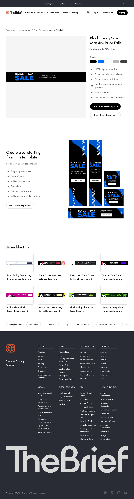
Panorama (33, 324)
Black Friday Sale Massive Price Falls (49, 30)
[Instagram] (119, 493)
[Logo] (10, 348)
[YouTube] (126, 493)
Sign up (122, 12)
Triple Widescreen (84, 324)
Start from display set (105, 114)
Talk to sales (107, 12)
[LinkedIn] (112, 493)
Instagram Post (15, 324)
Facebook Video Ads (108, 324)
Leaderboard (24, 30)
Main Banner (51, 324)
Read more (76, 3)
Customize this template (105, 106)
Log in (95, 12)
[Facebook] (105, 493)
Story (66, 324)
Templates (10, 30)
